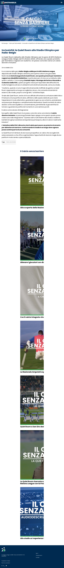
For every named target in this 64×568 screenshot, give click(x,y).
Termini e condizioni (6, 563)
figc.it (37, 553)
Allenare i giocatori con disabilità (35, 262)
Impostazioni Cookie (6, 560)
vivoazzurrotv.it (39, 555)
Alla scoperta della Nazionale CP (34, 207)
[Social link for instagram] (3, 565)
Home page (5, 43)
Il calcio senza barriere (11, 142)
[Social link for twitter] (4, 565)
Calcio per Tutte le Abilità (15, 43)
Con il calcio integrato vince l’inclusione (38, 317)
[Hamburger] (61, 2)
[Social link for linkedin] (6, 565)
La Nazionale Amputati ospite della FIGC (38, 372)
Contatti (37, 557)
